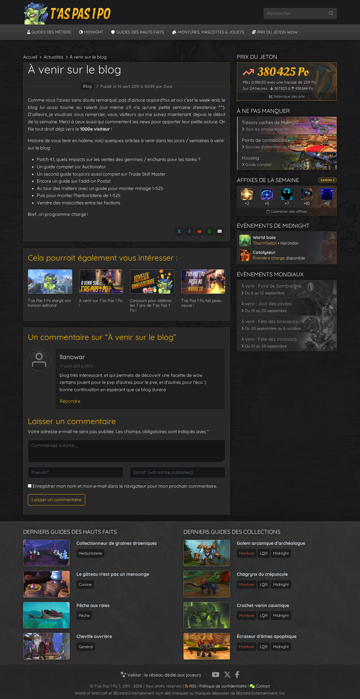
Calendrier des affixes (288, 211)
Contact (262, 686)
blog (87, 86)
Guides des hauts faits (139, 32)
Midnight (93, 32)
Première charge (269, 258)
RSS (192, 686)
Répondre (70, 401)
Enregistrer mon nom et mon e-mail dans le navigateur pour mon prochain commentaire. (125, 486)
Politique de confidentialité (223, 686)
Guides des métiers (50, 32)
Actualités (54, 57)
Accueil (30, 57)
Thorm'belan (265, 243)
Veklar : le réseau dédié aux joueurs (163, 675)
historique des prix (289, 96)
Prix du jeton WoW (277, 32)
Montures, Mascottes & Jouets (210, 32)
